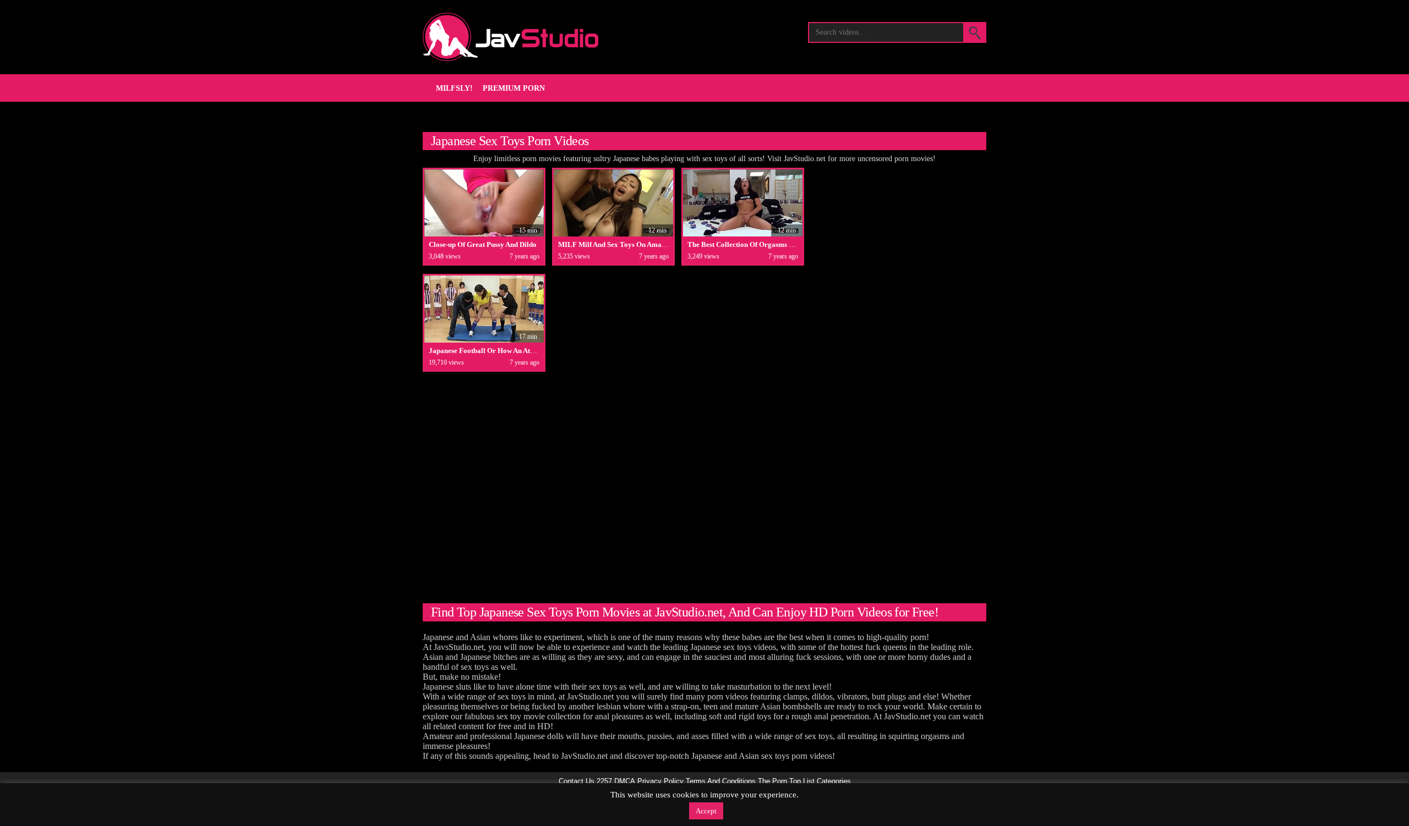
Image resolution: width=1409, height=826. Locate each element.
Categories (834, 781)
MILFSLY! (454, 88)
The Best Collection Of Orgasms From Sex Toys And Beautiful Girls (792, 244)
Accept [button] (706, 811)
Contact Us (576, 781)
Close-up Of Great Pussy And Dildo (483, 244)
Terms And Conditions (721, 781)
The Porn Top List (786, 781)
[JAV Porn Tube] (510, 37)
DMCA (624, 781)
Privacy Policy (660, 781)
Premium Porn (514, 88)
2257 (604, 781)
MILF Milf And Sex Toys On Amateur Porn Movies (637, 244)
